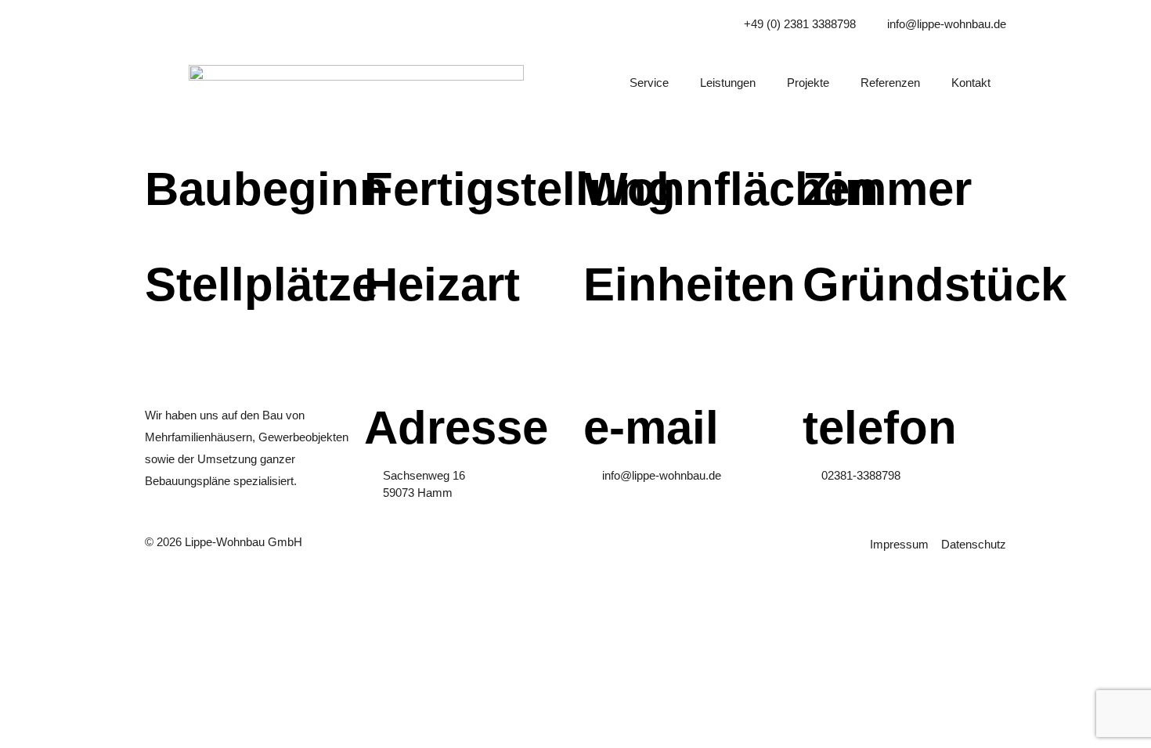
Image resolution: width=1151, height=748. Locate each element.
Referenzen (890, 82)
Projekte (808, 82)
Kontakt (970, 82)
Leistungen (728, 82)
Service (649, 82)
